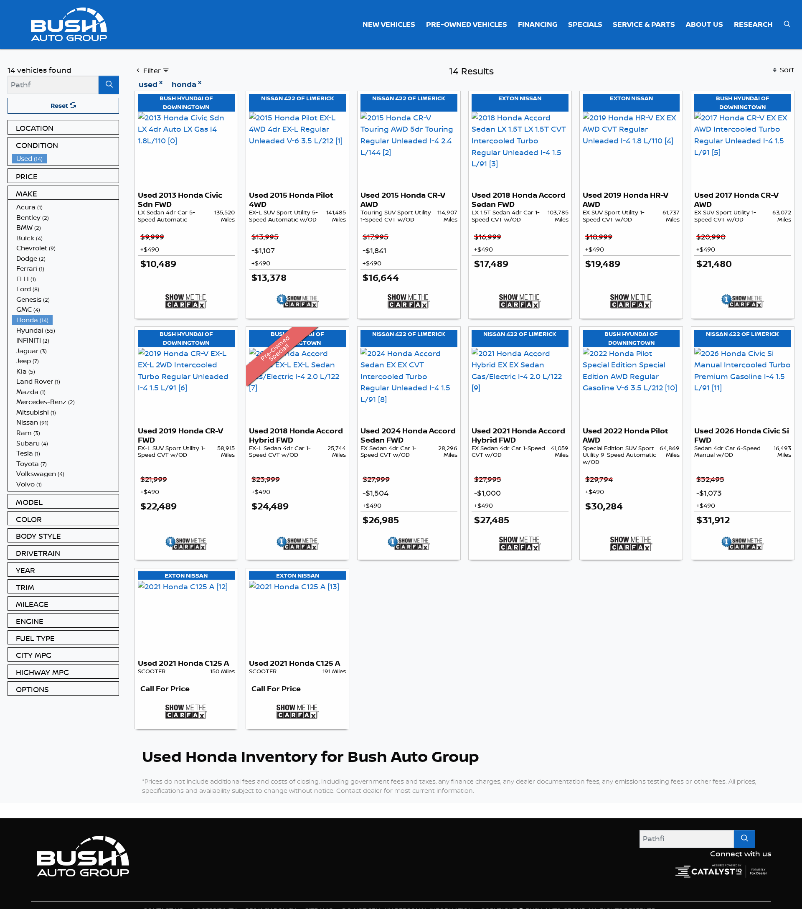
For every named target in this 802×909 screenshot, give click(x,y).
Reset (60, 105)
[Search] (109, 85)
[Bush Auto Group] (69, 23)
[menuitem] (65, 158)
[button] (389, 24)
